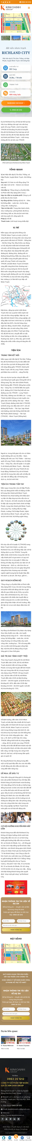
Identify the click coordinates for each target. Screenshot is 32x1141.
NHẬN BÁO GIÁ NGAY (15, 103)
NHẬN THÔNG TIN (16, 930)
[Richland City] (16, 23)
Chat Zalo (9, 1140)
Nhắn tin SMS (28, 1140)
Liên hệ (25, 1127)
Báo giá (3, 1140)
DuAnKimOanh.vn (21, 1133)
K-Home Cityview (23, 1045)
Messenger (22, 1140)
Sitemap (24, 1129)
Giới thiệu (6, 1127)
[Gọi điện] (16, 1136)
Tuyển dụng (16, 1127)
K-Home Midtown (7, 1045)
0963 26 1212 (17, 110)
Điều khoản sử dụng (11, 1129)
